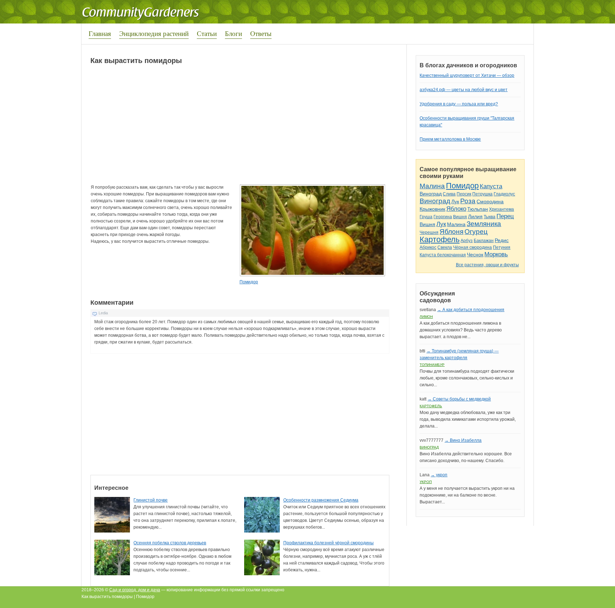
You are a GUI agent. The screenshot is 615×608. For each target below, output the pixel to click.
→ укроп (439, 474)
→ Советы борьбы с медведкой (459, 399)
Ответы (261, 33)
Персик (464, 194)
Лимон (426, 317)
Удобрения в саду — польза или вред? (459, 103)
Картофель (439, 239)
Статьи (207, 33)
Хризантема (501, 209)
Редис (502, 240)
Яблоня (451, 231)
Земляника (484, 223)
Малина (432, 186)
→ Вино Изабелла (463, 440)
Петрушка (482, 194)
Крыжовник (432, 209)
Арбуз (467, 240)
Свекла (444, 247)
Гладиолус (504, 194)
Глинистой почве (150, 500)
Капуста (491, 186)
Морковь (496, 254)
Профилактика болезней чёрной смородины (328, 542)
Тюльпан (477, 209)
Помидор (249, 281)
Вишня (460, 216)
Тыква (489, 216)
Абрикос (428, 247)
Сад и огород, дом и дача (134, 589)
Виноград (431, 193)
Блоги (233, 33)
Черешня (429, 232)
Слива (449, 194)
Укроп (426, 482)
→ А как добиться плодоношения (470, 309)
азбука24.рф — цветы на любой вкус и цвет (464, 89)
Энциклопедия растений (154, 33)
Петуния (501, 247)
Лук (455, 201)
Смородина (490, 201)
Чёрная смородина (472, 247)
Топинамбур (432, 365)
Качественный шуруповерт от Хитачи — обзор (467, 75)
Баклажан (484, 240)
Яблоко (456, 208)
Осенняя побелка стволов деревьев (169, 542)
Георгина (442, 216)
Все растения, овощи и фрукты (487, 264)
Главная (100, 33)
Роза (467, 201)
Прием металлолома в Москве (450, 139)
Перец (505, 216)
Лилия (475, 216)
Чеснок (475, 254)
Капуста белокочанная (443, 254)
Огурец (476, 231)
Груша (426, 216)
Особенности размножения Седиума (320, 500)
